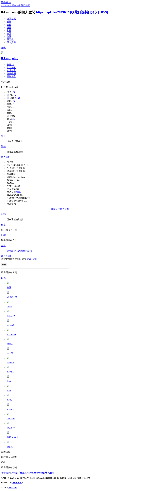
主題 (9, 33)
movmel (10, 372)
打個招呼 (11, 73)
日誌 (9, 27)
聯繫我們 (5, 472)
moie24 (10, 400)
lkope (9, 381)
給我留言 (11, 70)
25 (13, 119)
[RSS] (104, 12)
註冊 (3, 2)
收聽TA (10, 64)
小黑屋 (14, 472)
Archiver (29, 472)
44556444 (11, 334)
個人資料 (11, 42)
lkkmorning (9, 58)
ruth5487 (11, 418)
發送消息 (11, 76)
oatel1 (9, 306)
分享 (9, 36)
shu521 (10, 344)
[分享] (94, 12)
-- (13, 107)
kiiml (9, 390)
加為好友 (11, 67)
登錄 (8, 2)
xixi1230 (11, 316)
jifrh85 (10, 447)
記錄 (9, 24)
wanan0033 (12, 325)
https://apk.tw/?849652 (52, 12)
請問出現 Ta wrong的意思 (19, 251)
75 (13, 92)
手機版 (21, 472)
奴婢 (9, 287)
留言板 (10, 39)
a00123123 (12, 297)
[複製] (84, 12)
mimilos (10, 362)
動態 (9, 21)
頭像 (3, 47)
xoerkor (10, 409)
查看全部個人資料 (60, 209)
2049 (17, 98)
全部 (10, 256)
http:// (18, 192)
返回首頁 (25, 5)
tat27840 (11, 428)
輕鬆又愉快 (12, 437)
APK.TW (17, 482)
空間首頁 (11, 18)
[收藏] (74, 12)
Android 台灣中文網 (11, 5)
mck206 (10, 353)
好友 (3, 277)
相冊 (9, 30)
